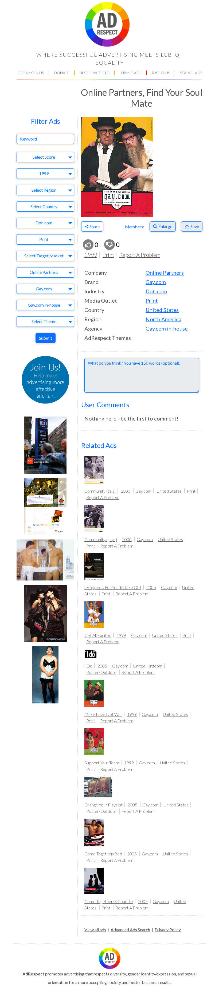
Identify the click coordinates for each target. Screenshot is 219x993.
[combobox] (45, 157)
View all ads (95, 929)
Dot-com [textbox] (44, 222)
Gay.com (156, 282)
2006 (151, 587)
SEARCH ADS (191, 73)
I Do (88, 665)
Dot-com (156, 291)
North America (163, 319)
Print (108, 255)
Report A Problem (139, 255)
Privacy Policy (168, 929)
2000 (125, 490)
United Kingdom (147, 665)
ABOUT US (160, 73)
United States (162, 310)
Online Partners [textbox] (44, 272)
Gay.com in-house (167, 328)
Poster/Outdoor (101, 672)
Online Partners (165, 272)
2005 (102, 665)
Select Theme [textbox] (44, 321)
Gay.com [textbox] (44, 288)
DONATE (61, 73)
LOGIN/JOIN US (30, 73)
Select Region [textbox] (44, 189)
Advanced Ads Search (130, 929)
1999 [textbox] (44, 173)
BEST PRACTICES (94, 73)
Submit (45, 337)
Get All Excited (97, 635)
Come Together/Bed (103, 853)
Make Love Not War (103, 714)
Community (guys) (100, 539)
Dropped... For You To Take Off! (112, 587)
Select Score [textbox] (44, 156)
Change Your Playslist (103, 804)
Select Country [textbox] (43, 206)
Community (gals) (100, 490)
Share (94, 226)
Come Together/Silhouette (108, 901)
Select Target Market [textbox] (44, 255)
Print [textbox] (43, 239)
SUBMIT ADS (130, 73)
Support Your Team (101, 762)
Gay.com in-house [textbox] (44, 304)
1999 (90, 255)
